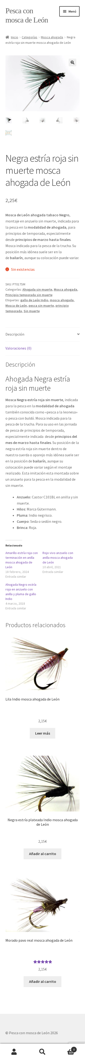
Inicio (14, 37)
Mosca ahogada (52, 37)
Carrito (66, 1047)
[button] (72, 62)
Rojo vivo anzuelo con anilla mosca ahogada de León (57, 557)
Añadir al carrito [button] (42, 853)
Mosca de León (16, 305)
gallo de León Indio (34, 300)
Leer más (42, 733)
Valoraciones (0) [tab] (18, 348)
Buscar (42, 1052)
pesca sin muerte (41, 305)
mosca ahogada (62, 300)
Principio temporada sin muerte (28, 295)
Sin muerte (32, 311)
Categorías (29, 37)
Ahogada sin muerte (37, 289)
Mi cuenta (14, 1052)
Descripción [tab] (14, 334)
